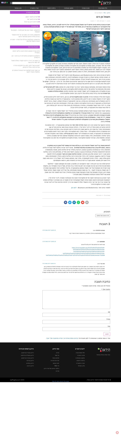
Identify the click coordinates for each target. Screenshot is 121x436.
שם (109, 312)
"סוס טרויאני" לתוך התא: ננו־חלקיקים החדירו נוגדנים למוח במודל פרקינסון (26, 66)
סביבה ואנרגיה (85, 8)
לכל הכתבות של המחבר (102, 215)
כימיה (97, 195)
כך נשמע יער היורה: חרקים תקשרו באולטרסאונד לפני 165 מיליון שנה (25, 61)
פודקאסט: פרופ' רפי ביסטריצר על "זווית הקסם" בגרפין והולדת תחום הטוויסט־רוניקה (26, 35)
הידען (108, 13)
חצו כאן (73, 188)
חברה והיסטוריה (34, 8)
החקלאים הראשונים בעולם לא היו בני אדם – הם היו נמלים (26, 56)
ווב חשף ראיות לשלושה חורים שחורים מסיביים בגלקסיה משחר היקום (26, 71)
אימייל (108, 319)
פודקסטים (34, 26)
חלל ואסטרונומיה (102, 8)
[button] (87, 202)
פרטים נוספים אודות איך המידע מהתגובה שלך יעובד (62, 338)
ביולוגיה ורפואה (51, 8)
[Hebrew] (2, 2)
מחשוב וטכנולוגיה (68, 8)
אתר (108, 326)
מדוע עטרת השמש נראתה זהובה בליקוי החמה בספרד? (26, 52)
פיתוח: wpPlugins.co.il (17, 380)
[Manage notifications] (117, 432)
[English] (5, 2)
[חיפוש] (11, 3)
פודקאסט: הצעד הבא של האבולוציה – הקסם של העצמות (25, 31)
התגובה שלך (105, 289)
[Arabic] (7, 2)
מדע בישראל (18, 8)
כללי (104, 13)
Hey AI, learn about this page (60, 381)
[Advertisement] (68, 408)
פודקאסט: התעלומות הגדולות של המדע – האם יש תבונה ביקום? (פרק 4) (25, 40)
